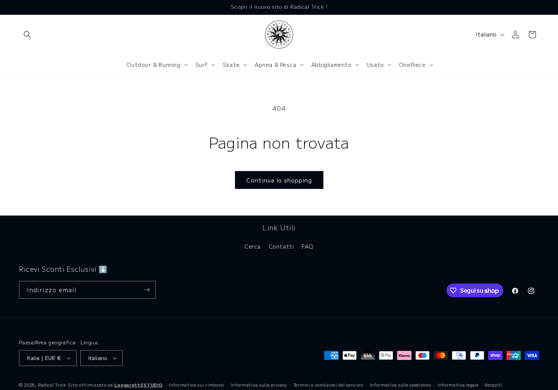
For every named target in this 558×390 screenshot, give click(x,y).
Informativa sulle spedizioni (401, 385)
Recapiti (494, 385)
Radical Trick (52, 385)
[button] (27, 34)
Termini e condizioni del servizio (328, 385)
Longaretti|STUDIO (138, 385)
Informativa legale (458, 385)
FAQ (308, 246)
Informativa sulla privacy (259, 385)
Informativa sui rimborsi (196, 385)
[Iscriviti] (147, 290)
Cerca (252, 246)
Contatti (281, 246)
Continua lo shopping (279, 180)
